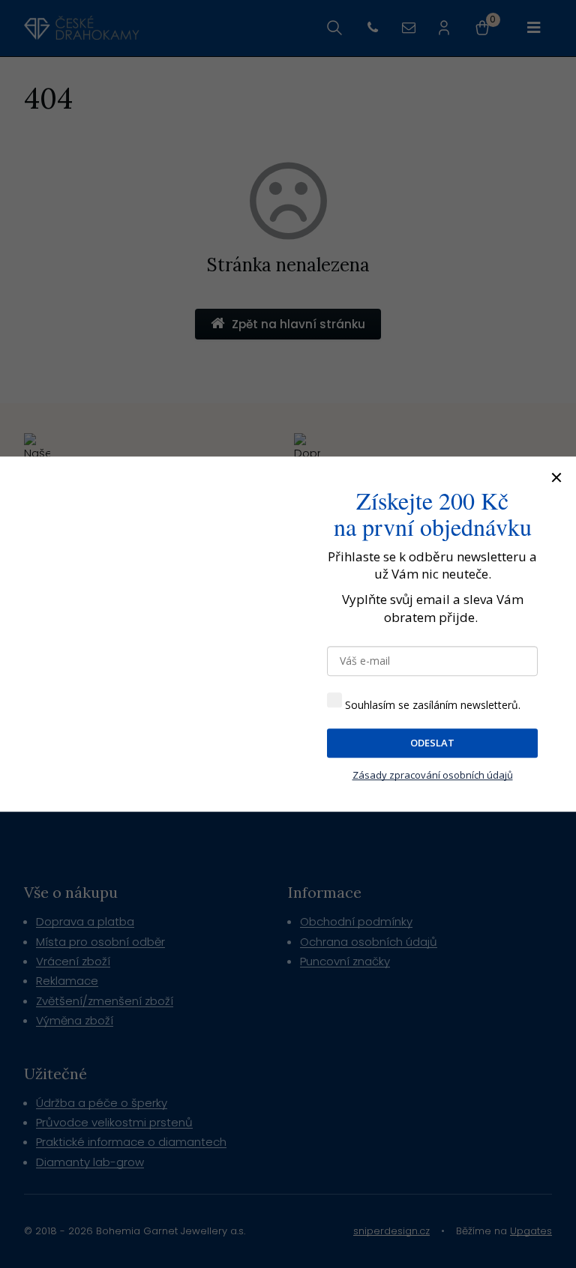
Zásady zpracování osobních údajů (432, 775)
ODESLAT (432, 742)
